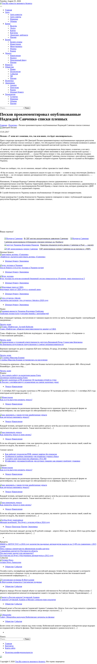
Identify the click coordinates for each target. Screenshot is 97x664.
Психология (15, 71)
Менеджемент (16, 46)
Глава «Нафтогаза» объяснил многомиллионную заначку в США (28, 329)
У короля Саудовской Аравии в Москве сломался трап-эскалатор (28, 599)
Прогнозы (14, 87)
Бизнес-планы (16, 42)
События (14, 74)
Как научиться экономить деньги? (14, 417)
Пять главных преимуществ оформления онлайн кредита (24, 549)
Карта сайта (10, 648)
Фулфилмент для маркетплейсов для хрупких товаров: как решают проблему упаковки (42, 461)
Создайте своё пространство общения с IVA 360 (25, 459)
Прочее (13, 37)
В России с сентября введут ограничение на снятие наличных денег (29, 382)
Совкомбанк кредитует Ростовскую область (19, 551)
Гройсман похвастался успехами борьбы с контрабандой (24, 313)
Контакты (9, 646)
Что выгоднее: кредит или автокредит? (17, 553)
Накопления (15, 55)
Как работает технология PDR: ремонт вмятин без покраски (31, 454)
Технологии (10, 94)
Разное (13, 51)
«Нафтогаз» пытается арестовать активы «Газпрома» (23, 257)
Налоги (13, 58)
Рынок (13, 90)
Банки (7, 24)
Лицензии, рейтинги (19, 35)
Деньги (8, 53)
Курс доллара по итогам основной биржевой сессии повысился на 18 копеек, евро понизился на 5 (42, 278)
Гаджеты (14, 97)
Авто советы (15, 17)
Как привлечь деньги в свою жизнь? (15, 435)
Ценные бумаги (17, 92)
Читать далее (5, 324)
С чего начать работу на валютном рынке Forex (20, 375)
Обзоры (13, 21)
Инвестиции (15, 44)
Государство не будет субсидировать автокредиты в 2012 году (26, 555)
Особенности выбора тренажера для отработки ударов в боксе (32, 456)
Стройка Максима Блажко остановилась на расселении (23, 360)
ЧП (11, 76)
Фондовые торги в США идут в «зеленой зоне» (20, 289)
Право (13, 69)
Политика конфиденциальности (19, 652)
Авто (7, 12)
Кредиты (14, 33)
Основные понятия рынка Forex (14, 378)
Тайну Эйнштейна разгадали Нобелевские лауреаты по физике (27, 617)
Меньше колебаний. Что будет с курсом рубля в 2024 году (25, 522)
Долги (13, 28)
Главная (8, 10)
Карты (13, 30)
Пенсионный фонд (18, 60)
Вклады (13, 26)
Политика (9, 81)
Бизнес (8, 40)
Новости (9, 65)
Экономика (10, 83)
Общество (9, 67)
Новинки (14, 19)
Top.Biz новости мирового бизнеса (30, 661)
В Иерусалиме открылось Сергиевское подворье (21, 582)
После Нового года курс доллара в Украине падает (22, 268)
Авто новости (16, 14)
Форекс (13, 49)
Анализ (13, 85)
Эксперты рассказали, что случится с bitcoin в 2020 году (24, 300)
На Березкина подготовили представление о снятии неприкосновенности (32, 344)
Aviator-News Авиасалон (10, 562)
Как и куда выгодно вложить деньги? (16, 400)
